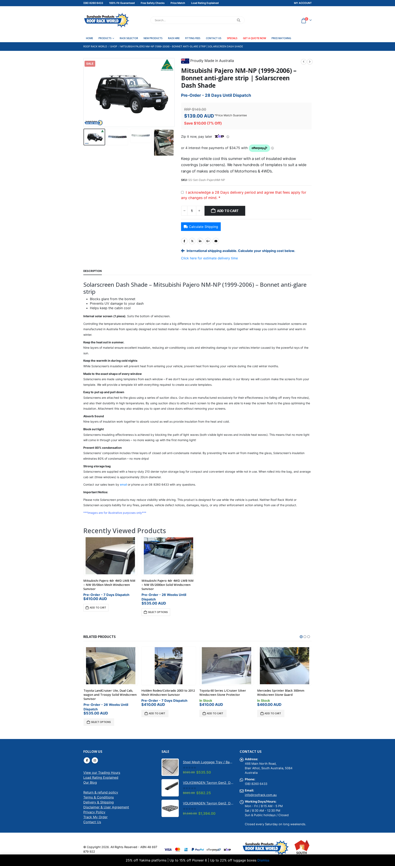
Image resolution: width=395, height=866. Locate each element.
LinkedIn (200, 241)
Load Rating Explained (100, 777)
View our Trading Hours (101, 772)
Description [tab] (92, 271)
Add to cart (228, 211)
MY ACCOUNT (303, 3)
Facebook (184, 241)
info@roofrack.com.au (261, 795)
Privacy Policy (94, 812)
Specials (232, 38)
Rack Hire (174, 38)
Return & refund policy (100, 792)
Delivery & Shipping (98, 802)
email (123, 484)
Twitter (192, 241)
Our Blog (90, 782)
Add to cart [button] (98, 607)
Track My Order (95, 817)
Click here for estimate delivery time (209, 258)
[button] (84, 93)
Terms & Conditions (98, 797)
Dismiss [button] (263, 860)
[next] (310, 62)
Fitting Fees (192, 38)
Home (89, 38)
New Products (153, 38)
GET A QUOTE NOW (254, 38)
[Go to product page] (110, 555)
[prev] (304, 62)
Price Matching (281, 38)
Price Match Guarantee (231, 115)
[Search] (238, 20)
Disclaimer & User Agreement (106, 807)
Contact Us (213, 38)
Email (216, 241)
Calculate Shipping (203, 227)
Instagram (95, 760)
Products (105, 38)
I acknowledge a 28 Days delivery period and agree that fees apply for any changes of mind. (243, 195)
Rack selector (129, 38)
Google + (208, 241)
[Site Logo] (106, 20)
